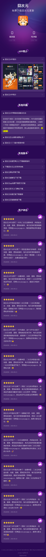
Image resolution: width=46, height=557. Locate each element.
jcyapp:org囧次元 (23, 553)
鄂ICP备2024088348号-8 (37, 550)
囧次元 (23, 6)
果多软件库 (23, 555)
